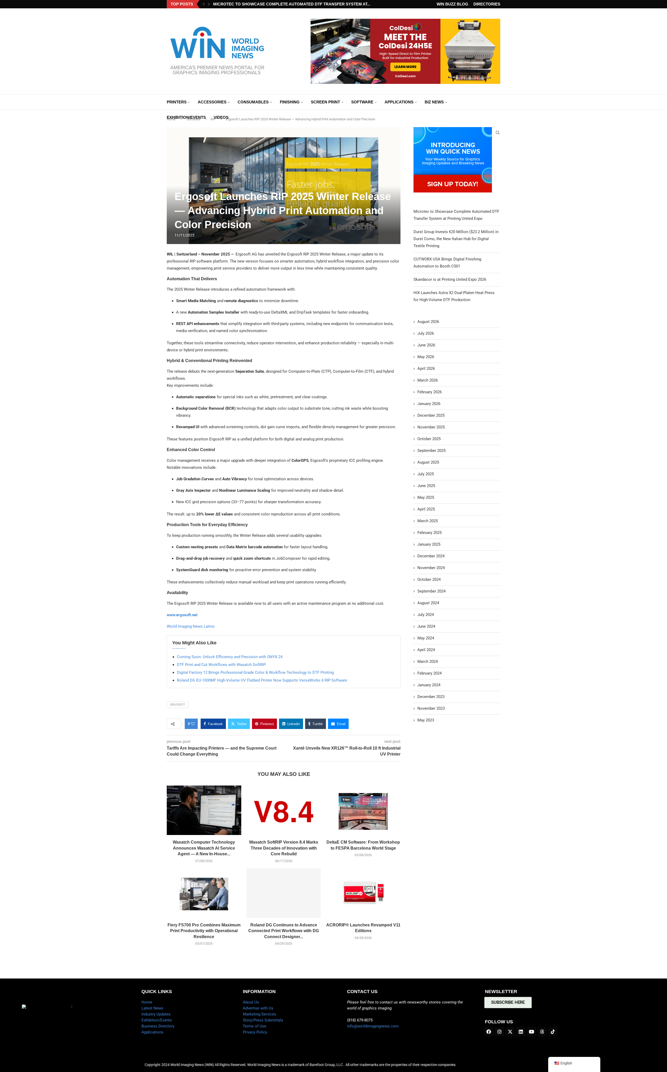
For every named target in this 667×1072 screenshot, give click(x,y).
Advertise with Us (258, 1008)
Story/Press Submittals (263, 1020)
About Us (251, 1002)
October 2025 (429, 439)
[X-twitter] (510, 1031)
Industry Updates (156, 1014)
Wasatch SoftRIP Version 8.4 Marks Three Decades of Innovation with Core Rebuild (283, 848)
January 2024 (428, 685)
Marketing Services (259, 1014)
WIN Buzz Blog (452, 4)
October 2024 (429, 579)
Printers (177, 102)
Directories (486, 4)
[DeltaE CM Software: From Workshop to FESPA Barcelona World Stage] (363, 810)
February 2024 (429, 673)
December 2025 (430, 415)
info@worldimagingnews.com (373, 1026)
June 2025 (426, 485)
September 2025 (431, 450)
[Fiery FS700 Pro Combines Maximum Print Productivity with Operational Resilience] (204, 893)
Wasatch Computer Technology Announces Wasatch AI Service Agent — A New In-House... (204, 848)
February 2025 (429, 532)
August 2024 (428, 603)
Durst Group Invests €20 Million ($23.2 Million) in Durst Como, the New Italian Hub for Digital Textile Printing (455, 238)
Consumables (253, 102)
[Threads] (542, 1031)
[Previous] (204, 4)
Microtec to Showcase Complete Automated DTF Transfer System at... (291, 4)
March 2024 (427, 661)
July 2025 (425, 474)
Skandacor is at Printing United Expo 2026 (449, 279)
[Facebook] (488, 1031)
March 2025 (427, 521)
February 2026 (429, 392)
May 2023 (425, 720)
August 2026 (428, 321)
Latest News (152, 1008)
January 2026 (428, 403)
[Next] (209, 4)
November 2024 (431, 567)
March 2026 (427, 380)
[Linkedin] (521, 1031)
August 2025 (428, 462)
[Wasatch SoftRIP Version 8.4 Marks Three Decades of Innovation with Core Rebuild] (283, 810)
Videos (221, 117)
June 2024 (426, 626)
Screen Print (325, 102)
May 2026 (425, 356)
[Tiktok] (553, 1031)
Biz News (434, 102)
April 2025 (426, 509)
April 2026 (426, 368)
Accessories (212, 102)
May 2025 (425, 497)
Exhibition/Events (186, 117)
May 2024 (425, 638)
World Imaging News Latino (191, 626)
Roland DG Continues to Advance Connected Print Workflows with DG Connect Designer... (283, 931)
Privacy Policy (255, 1032)
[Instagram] (499, 1031)
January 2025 (428, 544)
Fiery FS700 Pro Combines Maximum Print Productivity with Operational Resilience (204, 931)
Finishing (290, 102)
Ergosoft (177, 704)
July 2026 (425, 333)
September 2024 (431, 591)
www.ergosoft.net (182, 615)
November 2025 (431, 427)
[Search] (497, 132)
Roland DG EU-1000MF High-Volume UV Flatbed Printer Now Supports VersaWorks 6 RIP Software (262, 680)
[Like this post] (193, 724)
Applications (399, 102)
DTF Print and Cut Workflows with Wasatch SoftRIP (221, 664)
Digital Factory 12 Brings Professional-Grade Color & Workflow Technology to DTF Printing (255, 672)
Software (362, 102)
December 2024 (430, 556)
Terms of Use (254, 1026)
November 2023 (431, 708)
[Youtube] (531, 1031)
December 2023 (430, 696)
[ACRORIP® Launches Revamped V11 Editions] (363, 893)
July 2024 (425, 614)
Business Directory (157, 1026)
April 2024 (426, 649)
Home (146, 1002)
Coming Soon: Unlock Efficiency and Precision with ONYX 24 (229, 657)
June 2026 (426, 345)
